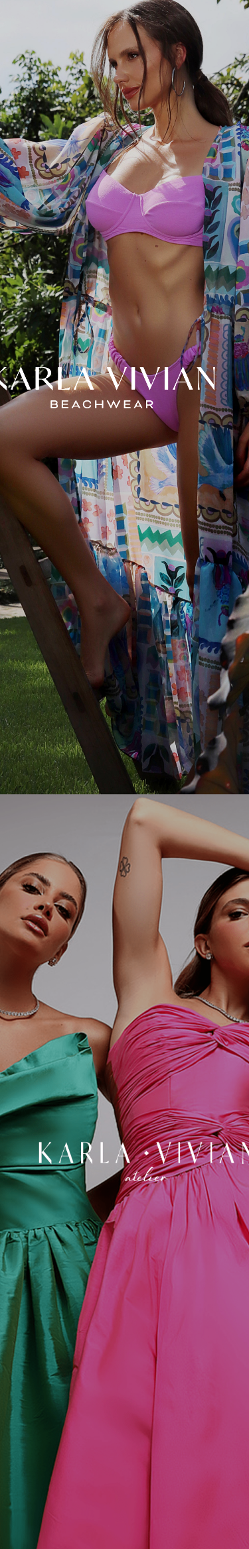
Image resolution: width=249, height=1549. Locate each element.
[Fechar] (124, 387)
